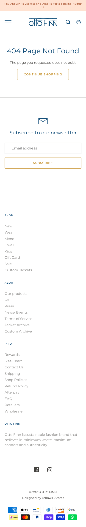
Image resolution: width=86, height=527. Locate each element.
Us (7, 300)
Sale (8, 264)
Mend (9, 239)
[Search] (68, 22)
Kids (8, 251)
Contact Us (14, 367)
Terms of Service (18, 319)
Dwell (9, 245)
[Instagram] (49, 470)
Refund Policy (16, 386)
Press (9, 306)
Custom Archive (18, 331)
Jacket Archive (17, 325)
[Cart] (79, 22)
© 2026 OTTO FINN (43, 492)
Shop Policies (16, 380)
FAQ (8, 399)
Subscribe (43, 163)
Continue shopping (43, 74)
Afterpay (12, 392)
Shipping (12, 373)
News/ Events (16, 312)
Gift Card (12, 257)
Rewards (12, 354)
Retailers (12, 405)
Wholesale (13, 411)
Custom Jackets (18, 270)
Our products (16, 293)
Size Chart (13, 361)
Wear (9, 232)
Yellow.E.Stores (53, 498)
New (8, 226)
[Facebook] (36, 470)
